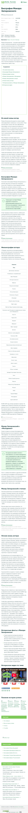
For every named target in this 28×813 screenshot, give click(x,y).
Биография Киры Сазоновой (10, 784)
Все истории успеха (9, 723)
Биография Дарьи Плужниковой (12, 757)
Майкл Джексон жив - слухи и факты (12, 776)
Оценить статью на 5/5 (9, 690)
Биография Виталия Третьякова (11, 797)
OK (20, 812)
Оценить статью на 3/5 (6, 690)
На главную (7, 720)
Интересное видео (7, 85)
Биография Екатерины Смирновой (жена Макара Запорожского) (5, 708)
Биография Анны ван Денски (10, 789)
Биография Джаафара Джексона (12, 750)
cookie (17, 812)
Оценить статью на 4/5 (7, 690)
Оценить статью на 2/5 (4, 690)
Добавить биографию (19, 806)
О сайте (6, 728)
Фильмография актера (8, 74)
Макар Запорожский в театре (10, 78)
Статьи (5, 725)
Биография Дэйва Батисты (10, 753)
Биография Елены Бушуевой (11, 748)
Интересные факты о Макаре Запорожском (13, 82)
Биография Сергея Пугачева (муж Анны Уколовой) (23, 707)
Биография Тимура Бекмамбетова (12, 755)
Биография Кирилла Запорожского (11, 705)
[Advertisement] (14, 100)
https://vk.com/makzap (13, 39)
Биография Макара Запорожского (11, 72)
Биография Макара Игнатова (17, 705)
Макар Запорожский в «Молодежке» (12, 76)
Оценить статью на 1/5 (2, 690)
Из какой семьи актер (8, 69)
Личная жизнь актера (8, 80)
